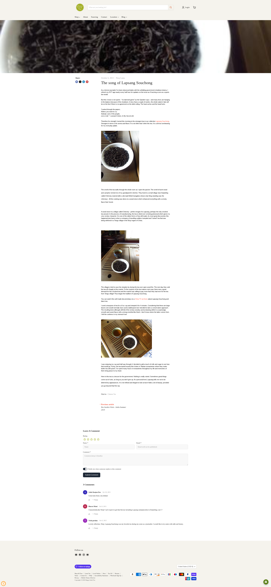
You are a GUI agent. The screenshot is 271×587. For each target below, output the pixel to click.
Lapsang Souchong (162, 121)
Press (104, 573)
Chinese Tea (112, 394)
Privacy (77, 578)
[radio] (84, 439)
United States (185, 566)
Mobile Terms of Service (88, 578)
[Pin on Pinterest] (87, 81)
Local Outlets (96, 573)
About (85, 17)
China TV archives (141, 299)
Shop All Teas (78, 573)
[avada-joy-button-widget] (265, 581)
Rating (85, 436)
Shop (77, 17)
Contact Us (83, 575)
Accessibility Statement (101, 575)
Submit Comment (91, 475)
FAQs (90, 575)
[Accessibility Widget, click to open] (3, 583)
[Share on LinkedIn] (83, 81)
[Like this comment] (89, 499)
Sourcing (94, 17)
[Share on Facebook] (76, 81)
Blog (124, 17)
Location (114, 17)
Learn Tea (87, 573)
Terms (76, 575)
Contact (104, 17)
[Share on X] (80, 81)
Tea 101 (110, 573)
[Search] (171, 7)
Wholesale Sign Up (115, 575)
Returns (117, 573)
